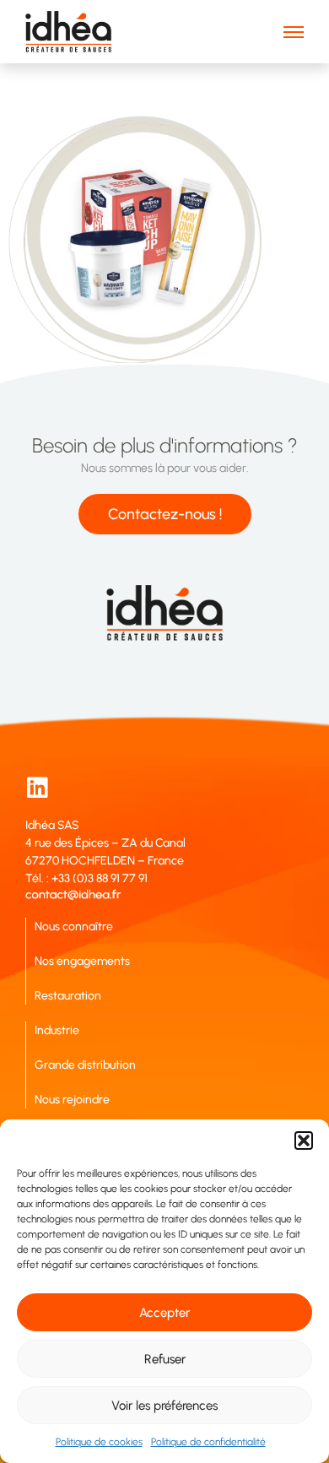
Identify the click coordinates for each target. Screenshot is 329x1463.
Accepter (164, 1312)
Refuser (165, 1359)
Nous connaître (74, 926)
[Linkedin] (37, 787)
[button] (303, 1140)
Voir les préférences (164, 1405)
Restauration (68, 996)
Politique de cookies (99, 1442)
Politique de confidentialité (208, 1442)
